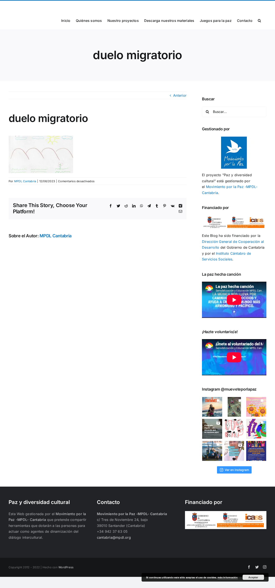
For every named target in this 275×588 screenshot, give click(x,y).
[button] (259, 20)
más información (228, 577)
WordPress (65, 567)
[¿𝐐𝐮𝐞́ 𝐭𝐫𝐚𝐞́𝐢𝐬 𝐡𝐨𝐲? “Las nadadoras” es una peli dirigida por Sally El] (212, 407)
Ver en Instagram (237, 470)
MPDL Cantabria (25, 181)
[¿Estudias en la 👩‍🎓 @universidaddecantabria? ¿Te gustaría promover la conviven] (256, 451)
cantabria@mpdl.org (62, 5)
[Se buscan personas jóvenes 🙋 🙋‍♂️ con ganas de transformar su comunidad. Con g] (256, 429)
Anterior (179, 95)
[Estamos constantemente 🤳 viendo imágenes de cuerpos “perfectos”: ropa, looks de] (234, 429)
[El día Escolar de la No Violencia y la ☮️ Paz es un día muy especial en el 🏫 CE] (234, 407)
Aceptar (253, 577)
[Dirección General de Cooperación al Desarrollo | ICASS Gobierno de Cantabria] (225, 514)
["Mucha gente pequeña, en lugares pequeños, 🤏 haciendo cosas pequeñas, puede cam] (234, 451)
